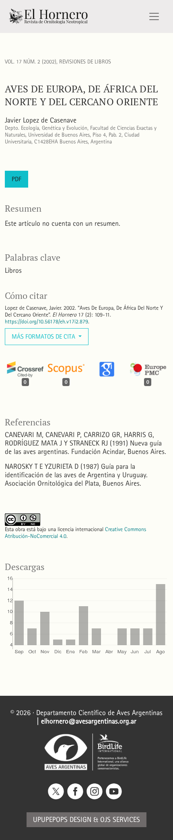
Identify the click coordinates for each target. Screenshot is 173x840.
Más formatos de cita (44, 336)
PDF (16, 179)
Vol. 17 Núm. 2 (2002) (30, 61)
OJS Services (120, 819)
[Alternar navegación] (154, 16)
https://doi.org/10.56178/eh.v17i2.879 (46, 321)
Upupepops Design (62, 819)
